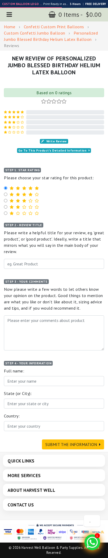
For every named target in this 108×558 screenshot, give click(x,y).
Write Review (56, 141)
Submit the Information (71, 444)
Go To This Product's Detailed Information (52, 150)
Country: (12, 415)
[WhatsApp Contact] (92, 542)
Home (9, 26)
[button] (9, 14)
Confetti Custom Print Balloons (54, 26)
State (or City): (18, 393)
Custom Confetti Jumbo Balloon (34, 33)
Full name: (14, 370)
